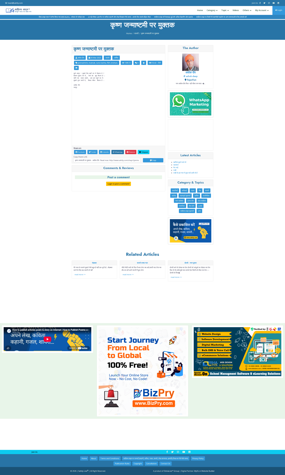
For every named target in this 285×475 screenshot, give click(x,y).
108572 (127, 63)
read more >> (80, 274)
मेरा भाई (175, 167)
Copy (154, 160)
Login (279, 10)
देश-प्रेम (191, 206)
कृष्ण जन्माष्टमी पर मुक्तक (150, 33)
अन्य (199, 211)
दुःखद (200, 206)
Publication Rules (122, 463)
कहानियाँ (175, 190)
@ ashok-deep (191, 76)
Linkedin (105, 152)
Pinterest (131, 152)
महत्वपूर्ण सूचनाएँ (185, 195)
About (93, 458)
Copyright (138, 463)
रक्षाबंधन (176, 165)
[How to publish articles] (190, 230)
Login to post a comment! (118, 184)
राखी (174, 170)
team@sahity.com (15, 3)
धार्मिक (116, 57)
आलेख (174, 195)
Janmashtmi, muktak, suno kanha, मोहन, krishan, (97, 63)
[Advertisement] (118, 117)
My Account (260, 10)
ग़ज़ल (192, 190)
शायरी (136, 33)
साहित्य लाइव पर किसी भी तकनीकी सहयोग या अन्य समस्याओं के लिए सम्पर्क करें (207, 17)
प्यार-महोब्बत (179, 200)
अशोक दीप (80, 57)
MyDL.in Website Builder (204, 471)
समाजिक (182, 206)
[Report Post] (76, 68)
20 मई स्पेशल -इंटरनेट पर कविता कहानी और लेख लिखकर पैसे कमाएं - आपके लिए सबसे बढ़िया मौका (105, 17)
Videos (236, 10)
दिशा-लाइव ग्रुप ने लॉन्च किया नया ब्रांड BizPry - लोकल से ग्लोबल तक (48, 17)
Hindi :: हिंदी (156, 63)
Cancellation (151, 463)
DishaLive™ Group (171, 471)
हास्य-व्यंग (190, 200)
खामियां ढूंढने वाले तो (179, 162)
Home (200, 10)
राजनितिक (206, 195)
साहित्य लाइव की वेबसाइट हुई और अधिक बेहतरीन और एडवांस (159, 17)
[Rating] (143, 63)
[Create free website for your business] (142, 371)
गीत (200, 190)
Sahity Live (83, 471)
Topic (224, 10)
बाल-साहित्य (202, 200)
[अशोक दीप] (190, 62)
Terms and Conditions (109, 458)
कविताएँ (184, 190)
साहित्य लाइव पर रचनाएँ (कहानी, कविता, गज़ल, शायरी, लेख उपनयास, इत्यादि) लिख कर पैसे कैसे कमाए (155, 458)
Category (211, 10)
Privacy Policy (198, 458)
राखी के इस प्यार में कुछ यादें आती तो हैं (185, 173)
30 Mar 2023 (95, 57)
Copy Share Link (80, 157)
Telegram (144, 152)
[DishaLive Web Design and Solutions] (237, 351)
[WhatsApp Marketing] (190, 103)
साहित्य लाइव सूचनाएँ (187, 211)
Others (246, 10)
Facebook (81, 152)
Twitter (93, 152)
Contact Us (165, 463)
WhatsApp (118, 152)
